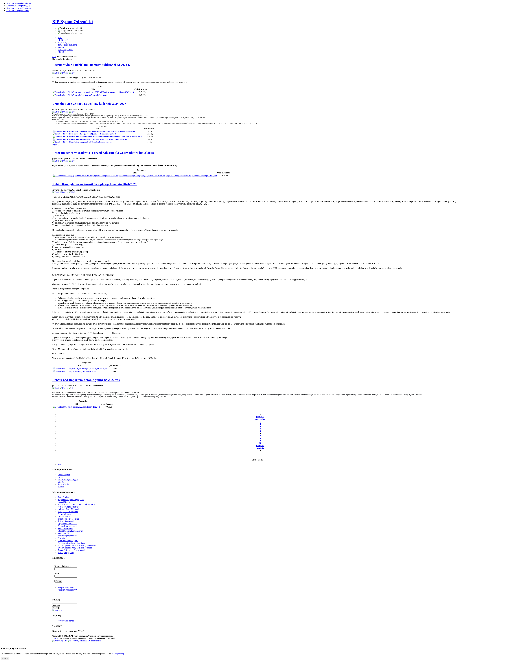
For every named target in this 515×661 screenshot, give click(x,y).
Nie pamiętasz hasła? (66, 587)
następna (260, 445)
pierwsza (260, 416)
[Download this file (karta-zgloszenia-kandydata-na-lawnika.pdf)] (77, 131)
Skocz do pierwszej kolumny (18, 8)
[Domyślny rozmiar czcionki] (70, 30)
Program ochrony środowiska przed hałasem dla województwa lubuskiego (103, 152)
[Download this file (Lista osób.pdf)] (68, 371)
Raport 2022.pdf (93, 407)
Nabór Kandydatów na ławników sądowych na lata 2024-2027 (94, 184)
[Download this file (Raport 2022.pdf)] (69, 407)
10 (260, 443)
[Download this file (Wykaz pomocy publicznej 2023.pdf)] (78, 92)
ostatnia (260, 448)
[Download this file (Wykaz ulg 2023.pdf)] (71, 95)
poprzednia (260, 419)
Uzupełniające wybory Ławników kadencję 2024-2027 (89, 103)
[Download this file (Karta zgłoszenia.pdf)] (71, 368)
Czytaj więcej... (118, 654)
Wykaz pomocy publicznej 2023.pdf (118, 92)
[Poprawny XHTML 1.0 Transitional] (84, 641)
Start (54, 56)
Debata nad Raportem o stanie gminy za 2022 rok (86, 380)
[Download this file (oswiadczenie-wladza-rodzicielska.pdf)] (75, 139)
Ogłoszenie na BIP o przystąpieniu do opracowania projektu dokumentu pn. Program (181, 176)
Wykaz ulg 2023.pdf (98, 95)
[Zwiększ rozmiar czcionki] (70, 28)
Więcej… (56, 145)
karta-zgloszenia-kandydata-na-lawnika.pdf (118, 131)
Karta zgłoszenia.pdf (98, 368)
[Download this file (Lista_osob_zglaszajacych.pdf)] (73, 134)
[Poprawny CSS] (60, 641)
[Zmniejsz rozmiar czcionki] (70, 33)
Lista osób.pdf (90, 371)
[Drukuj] (64, 73)
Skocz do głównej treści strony (19, 3)
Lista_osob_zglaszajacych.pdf (104, 134)
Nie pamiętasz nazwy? (67, 590)
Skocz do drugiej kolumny (17, 10)
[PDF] (72, 73)
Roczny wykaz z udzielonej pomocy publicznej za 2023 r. (91, 64)
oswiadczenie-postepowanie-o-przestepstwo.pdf (124, 137)
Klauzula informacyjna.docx (101, 142)
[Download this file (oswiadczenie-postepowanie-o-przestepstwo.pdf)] (79, 137)
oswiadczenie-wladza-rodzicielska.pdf (112, 139)
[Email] (55, 73)
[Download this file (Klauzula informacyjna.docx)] (72, 142)
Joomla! (55, 638)
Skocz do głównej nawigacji (18, 6)
